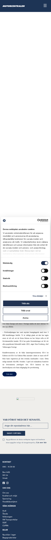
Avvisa (25, 318)
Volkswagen (7, 516)
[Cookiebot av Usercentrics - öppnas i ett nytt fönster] (37, 220)
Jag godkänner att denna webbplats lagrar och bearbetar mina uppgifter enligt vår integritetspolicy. (26, 441)
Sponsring (6, 498)
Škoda (5, 513)
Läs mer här (41, 442)
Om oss (5, 492)
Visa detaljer (38, 296)
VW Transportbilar (10, 519)
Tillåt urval (25, 311)
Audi (4, 510)
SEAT (4, 522)
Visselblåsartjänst (9, 501)
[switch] (44, 271)
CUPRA (5, 525)
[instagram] (7, 483)
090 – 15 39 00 (8, 466)
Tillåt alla (25, 303)
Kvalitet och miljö (9, 495)
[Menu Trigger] (45, 5)
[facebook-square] (4, 483)
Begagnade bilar (9, 537)
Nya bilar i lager (9, 534)
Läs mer (9, 374)
